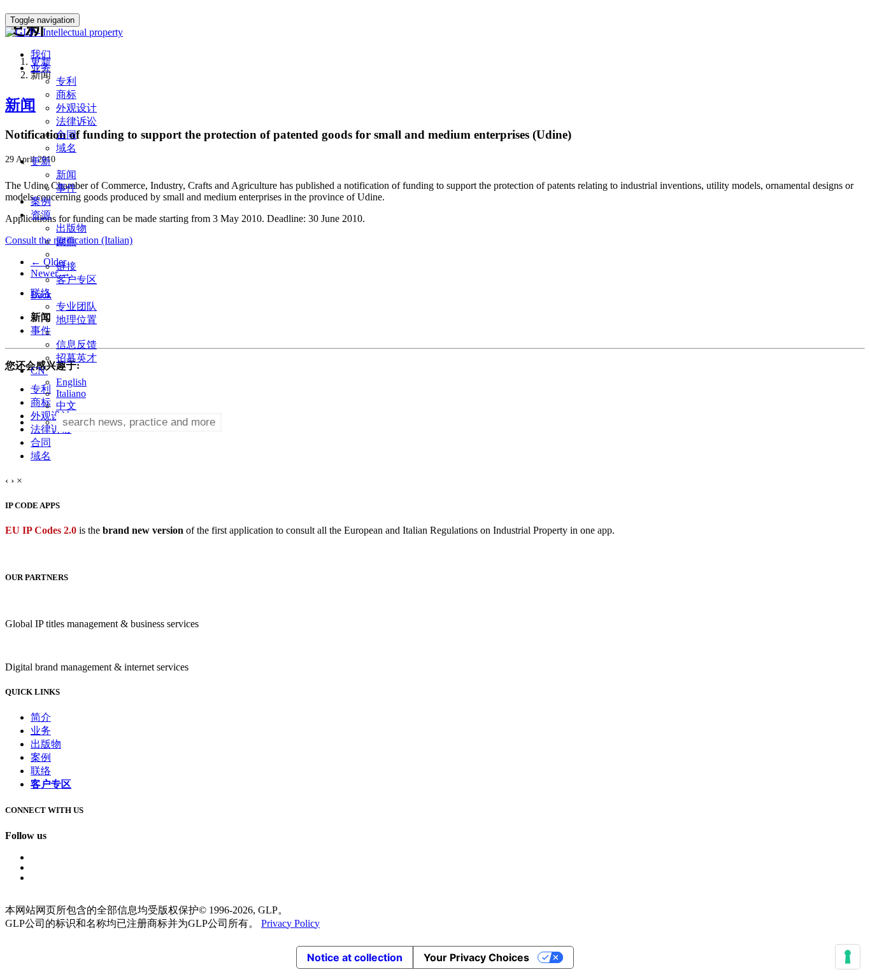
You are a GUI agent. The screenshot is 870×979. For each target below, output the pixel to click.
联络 (41, 770)
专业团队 (76, 306)
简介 (41, 717)
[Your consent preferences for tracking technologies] (848, 957)
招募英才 (76, 357)
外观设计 (76, 107)
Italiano (71, 393)
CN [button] (39, 370)
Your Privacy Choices (476, 957)
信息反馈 (76, 344)
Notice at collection (355, 957)
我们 (41, 54)
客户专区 (76, 279)
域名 (66, 147)
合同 (66, 134)
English (71, 382)
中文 (66, 405)
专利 (66, 81)
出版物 (71, 228)
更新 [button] (41, 161)
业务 (41, 730)
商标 (66, 94)
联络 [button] (41, 293)
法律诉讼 (76, 121)
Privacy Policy (290, 923)
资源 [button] (41, 214)
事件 (66, 188)
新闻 (66, 174)
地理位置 (76, 319)
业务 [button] (41, 67)
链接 (66, 266)
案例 (41, 201)
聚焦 (66, 241)
